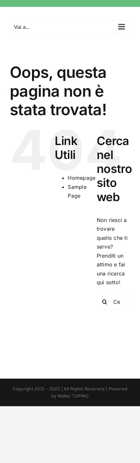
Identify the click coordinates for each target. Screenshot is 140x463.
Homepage (81, 178)
